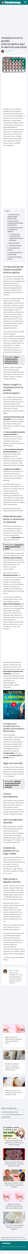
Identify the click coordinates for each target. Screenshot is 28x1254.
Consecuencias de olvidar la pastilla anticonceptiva (13, 216)
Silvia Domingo (9, 50)
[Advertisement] (14, 21)
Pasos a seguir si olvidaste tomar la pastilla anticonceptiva (15, 223)
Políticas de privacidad (7, 1246)
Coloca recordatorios (15, 245)
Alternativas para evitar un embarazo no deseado (15, 229)
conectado (5, 1114)
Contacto (18, 1246)
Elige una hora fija (14, 243)
